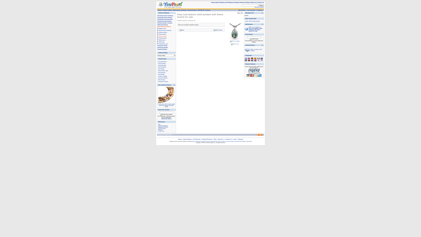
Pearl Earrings (162, 63)
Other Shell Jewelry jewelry (252, 21)
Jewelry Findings (162, 76)
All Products (229, 2)
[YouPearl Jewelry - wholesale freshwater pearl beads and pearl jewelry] (259, 135)
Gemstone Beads (162, 78)
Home (213, 2)
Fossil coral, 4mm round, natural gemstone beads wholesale (166, 104)
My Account (242, 10)
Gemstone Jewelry (163, 81)
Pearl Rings (161, 69)
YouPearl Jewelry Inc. (210, 142)
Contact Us (260, 2)
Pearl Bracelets (162, 65)
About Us (253, 2)
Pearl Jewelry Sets (163, 70)
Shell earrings (162, 34)
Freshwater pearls (205, 141)
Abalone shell (162, 28)
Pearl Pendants (162, 67)
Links (234, 139)
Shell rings (161, 42)
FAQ (159, 124)
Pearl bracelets (238, 141)
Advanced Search (259, 7)
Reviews (207, 10)
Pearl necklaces (222, 141)
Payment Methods (163, 125)
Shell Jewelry (161, 79)
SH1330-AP (201, 10)
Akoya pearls (214, 141)
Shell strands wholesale (165, 30)
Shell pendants (192, 10)
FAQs (247, 2)
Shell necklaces (163, 32)
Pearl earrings (230, 141)
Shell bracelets (163, 38)
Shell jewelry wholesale (179, 10)
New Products (220, 2)
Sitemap (240, 139)
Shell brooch (162, 40)
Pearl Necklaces (162, 61)
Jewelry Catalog (167, 10)
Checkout (259, 10)
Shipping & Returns (163, 127)
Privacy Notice (162, 128)
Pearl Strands (161, 72)
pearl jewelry (249, 141)
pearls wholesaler (196, 141)
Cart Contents (251, 10)
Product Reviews (239, 2)
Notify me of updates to (255, 29)
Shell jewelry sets (163, 44)
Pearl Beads (161, 74)
